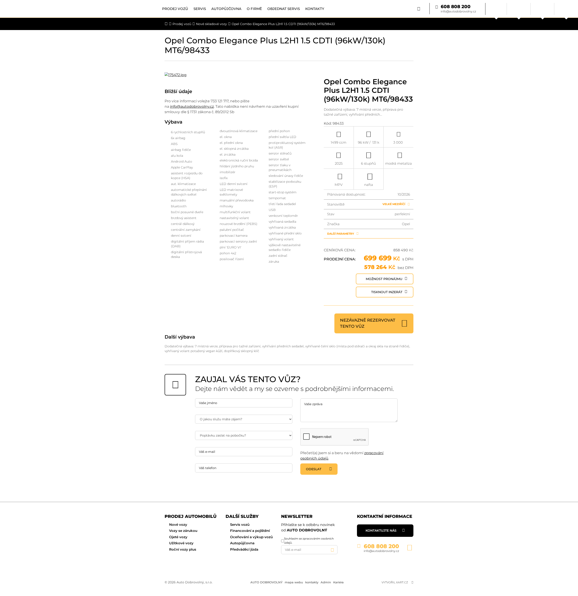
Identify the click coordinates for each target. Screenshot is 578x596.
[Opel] (519, 9)
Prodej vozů (175, 9)
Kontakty (314, 9)
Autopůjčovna (226, 9)
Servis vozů (239, 524)
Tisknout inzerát (386, 292)
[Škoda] (496, 9)
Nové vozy (178, 524)
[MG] (542, 9)
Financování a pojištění (250, 530)
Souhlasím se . (309, 540)
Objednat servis (283, 9)
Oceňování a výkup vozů (251, 537)
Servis (199, 9)
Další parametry (340, 233)
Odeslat (313, 469)
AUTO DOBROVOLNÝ (266, 582)
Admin (326, 582)
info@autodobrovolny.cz (458, 11)
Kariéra (338, 582)
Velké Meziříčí (393, 204)
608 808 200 (456, 6)
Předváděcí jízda (244, 549)
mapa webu (294, 582)
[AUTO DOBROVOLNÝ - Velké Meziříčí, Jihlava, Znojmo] (39, 9)
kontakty (311, 582)
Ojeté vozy (178, 537)
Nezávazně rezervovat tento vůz (367, 323)
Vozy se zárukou (183, 530)
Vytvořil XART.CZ (395, 582)
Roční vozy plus (182, 549)
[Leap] (566, 9)
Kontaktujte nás (381, 530)
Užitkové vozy (181, 543)
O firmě (254, 9)
